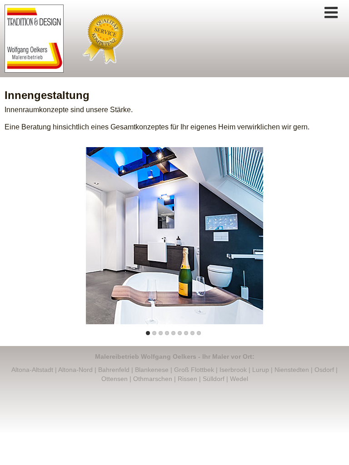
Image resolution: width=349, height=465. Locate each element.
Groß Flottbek (194, 369)
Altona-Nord (75, 369)
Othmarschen (152, 378)
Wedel (239, 378)
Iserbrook (233, 369)
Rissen (187, 378)
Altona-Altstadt (32, 369)
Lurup (260, 369)
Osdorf (324, 369)
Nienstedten (291, 369)
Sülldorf (213, 378)
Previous (84, 233)
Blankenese (152, 369)
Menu (331, 12)
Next (265, 233)
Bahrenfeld (114, 369)
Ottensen (114, 378)
